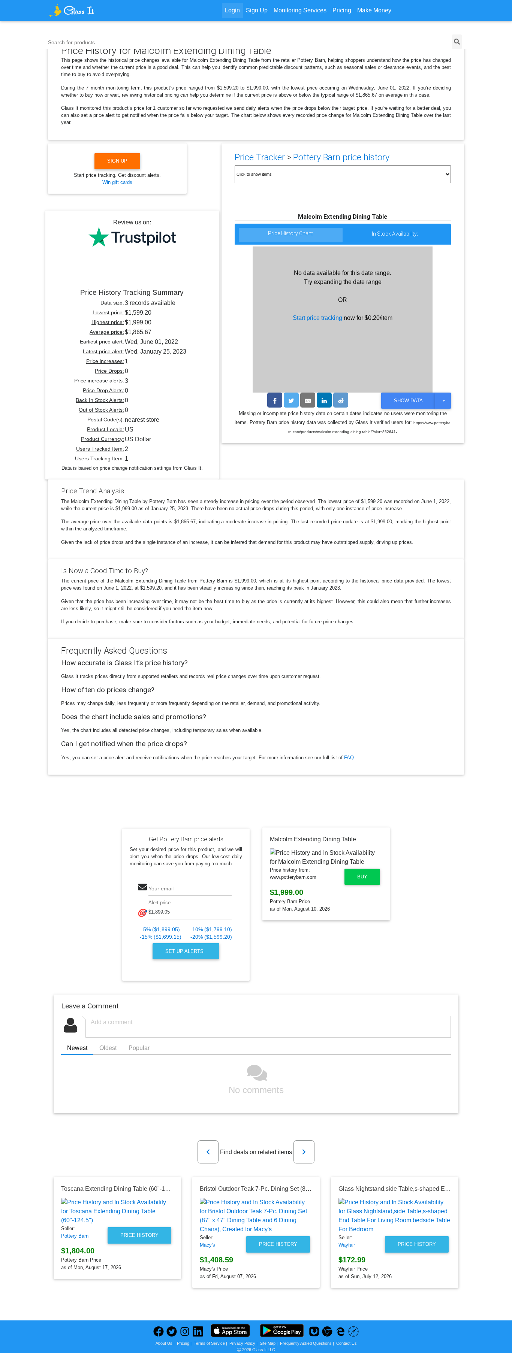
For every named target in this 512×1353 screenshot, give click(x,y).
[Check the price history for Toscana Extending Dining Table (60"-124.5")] (117, 1211)
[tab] (291, 235)
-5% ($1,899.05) (160, 929)
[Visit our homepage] (100, 10)
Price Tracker (260, 157)
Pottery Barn (74, 1236)
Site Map (267, 1343)
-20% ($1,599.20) (211, 937)
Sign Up (257, 10)
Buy (362, 877)
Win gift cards (117, 182)
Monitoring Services (300, 10)
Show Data (408, 400)
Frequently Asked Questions (306, 1343)
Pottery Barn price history (341, 157)
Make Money (374, 10)
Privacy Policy (242, 1343)
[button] (208, 1151)
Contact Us (346, 1343)
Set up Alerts (185, 951)
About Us (164, 1343)
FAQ (349, 757)
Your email (161, 889)
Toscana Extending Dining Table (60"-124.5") (121, 1189)
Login (232, 10)
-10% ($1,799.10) (211, 929)
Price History (139, 1235)
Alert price (159, 902)
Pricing (341, 10)
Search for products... (73, 42)
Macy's (207, 1245)
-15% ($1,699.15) (160, 937)
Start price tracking (317, 318)
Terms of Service (209, 1343)
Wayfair (346, 1245)
